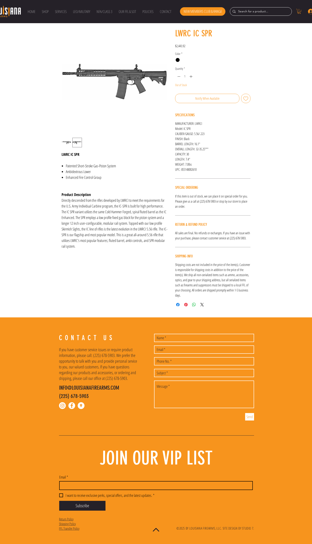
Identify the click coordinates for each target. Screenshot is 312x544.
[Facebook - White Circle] (71, 405)
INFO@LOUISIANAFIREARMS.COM (89, 388)
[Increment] (191, 76)
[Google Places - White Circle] (81, 405)
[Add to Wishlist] (245, 98)
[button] (45, 11)
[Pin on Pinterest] (185, 304)
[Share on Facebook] (177, 304)
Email (63, 477)
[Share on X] (202, 304)
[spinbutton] (185, 76)
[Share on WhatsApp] (194, 304)
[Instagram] (62, 405)
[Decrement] (178, 76)
